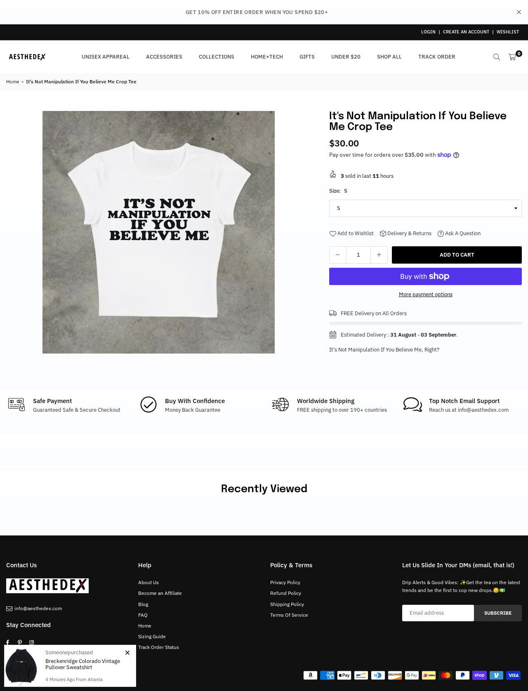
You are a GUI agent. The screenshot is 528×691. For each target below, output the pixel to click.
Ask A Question (462, 233)
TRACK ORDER (436, 56)
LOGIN (428, 32)
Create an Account (466, 32)
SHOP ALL (389, 56)
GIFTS (307, 56)
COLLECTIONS (216, 56)
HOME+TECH (267, 56)
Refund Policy (285, 593)
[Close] (127, 652)
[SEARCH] (496, 57)
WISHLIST (508, 32)
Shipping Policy (287, 604)
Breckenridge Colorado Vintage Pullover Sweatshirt (82, 664)
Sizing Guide (152, 636)
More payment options (426, 294)
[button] (301, 234)
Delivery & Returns (408, 233)
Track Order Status (158, 647)
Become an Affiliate (160, 593)
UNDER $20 (346, 56)
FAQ (143, 615)
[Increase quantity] (379, 255)
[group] (158, 232)
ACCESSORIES (164, 56)
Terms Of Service (289, 615)
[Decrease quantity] (338, 255)
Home (12, 81)
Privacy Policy (285, 582)
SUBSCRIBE (498, 613)
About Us (148, 582)
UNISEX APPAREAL (106, 56)
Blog (143, 604)
